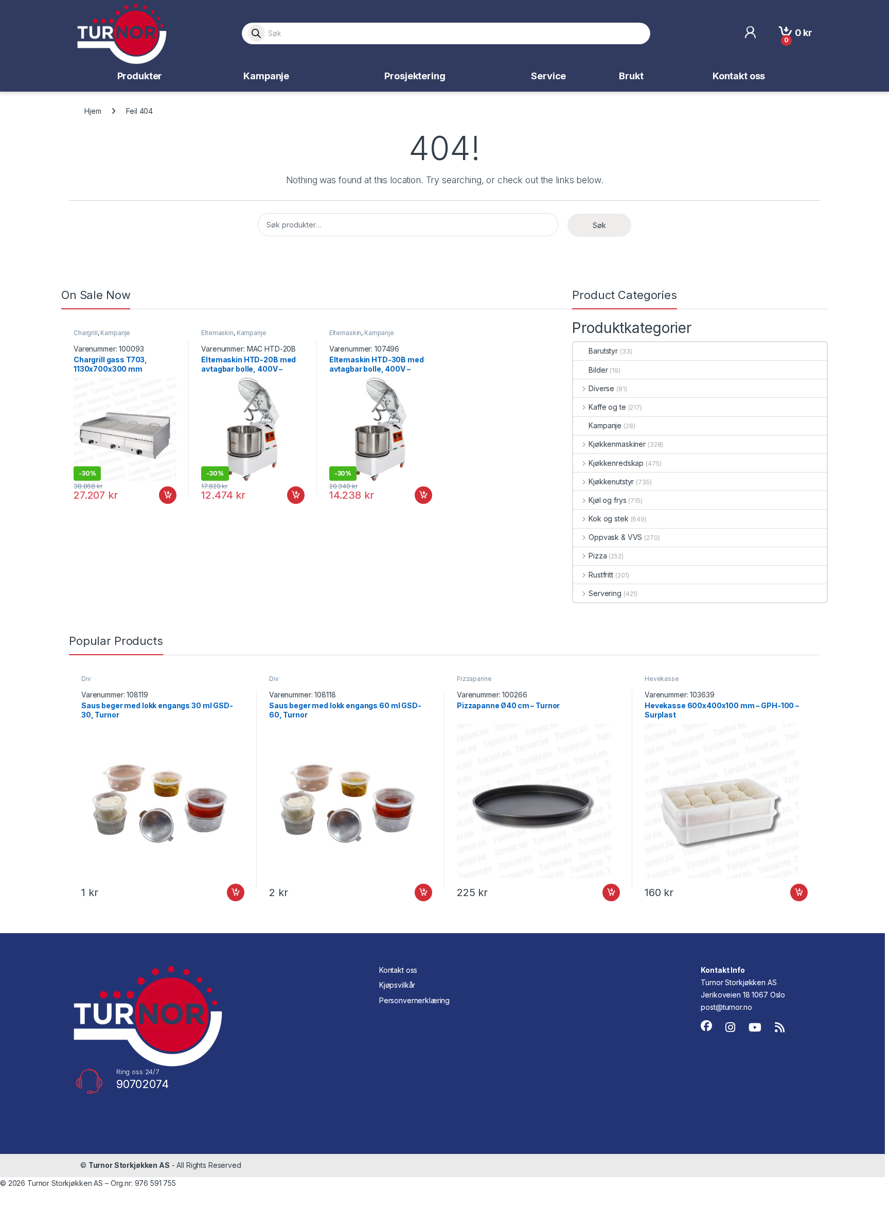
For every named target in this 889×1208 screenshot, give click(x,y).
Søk (599, 225)
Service (548, 76)
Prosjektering (414, 76)
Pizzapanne (474, 678)
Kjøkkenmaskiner (617, 444)
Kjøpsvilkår (397, 985)
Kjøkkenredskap (616, 463)
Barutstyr (603, 350)
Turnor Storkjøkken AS (129, 1165)
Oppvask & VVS (615, 537)
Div (86, 678)
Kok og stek (608, 518)
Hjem (92, 111)
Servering (605, 593)
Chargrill (86, 333)
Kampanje (266, 76)
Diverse (601, 388)
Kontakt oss (739, 76)
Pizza (598, 555)
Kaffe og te (607, 406)
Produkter (140, 76)
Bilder (598, 369)
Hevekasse (662, 678)
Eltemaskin (217, 333)
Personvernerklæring (414, 1000)
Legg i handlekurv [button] (158, 495)
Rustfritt (601, 574)
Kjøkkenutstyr (611, 481)
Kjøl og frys (607, 500)
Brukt (631, 76)
